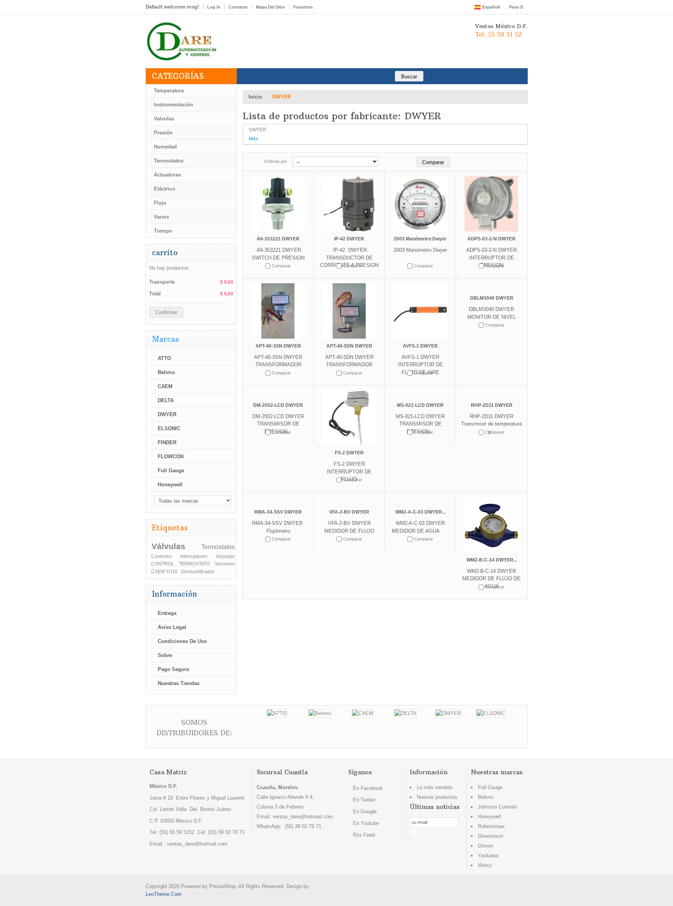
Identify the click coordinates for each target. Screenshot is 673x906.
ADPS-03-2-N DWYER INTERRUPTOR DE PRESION (491, 257)
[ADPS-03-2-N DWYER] (492, 203)
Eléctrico (164, 189)
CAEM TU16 (164, 571)
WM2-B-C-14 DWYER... (492, 560)
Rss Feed (363, 835)
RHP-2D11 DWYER (492, 405)
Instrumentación (173, 105)
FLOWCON (170, 456)
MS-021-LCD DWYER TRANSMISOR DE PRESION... (420, 423)
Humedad (165, 147)
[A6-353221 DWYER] (278, 203)
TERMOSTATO (194, 563)
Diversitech (490, 836)
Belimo (166, 372)
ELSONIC (169, 428)
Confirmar (166, 312)
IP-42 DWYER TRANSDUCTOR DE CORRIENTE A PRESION (349, 257)
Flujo (160, 203)
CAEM (165, 386)
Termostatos (168, 161)
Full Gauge (171, 470)
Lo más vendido (435, 787)
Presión (163, 133)
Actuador (225, 556)
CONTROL (162, 563)
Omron (485, 846)
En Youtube (365, 823)
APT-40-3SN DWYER (278, 346)
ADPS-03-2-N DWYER (491, 239)
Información (174, 594)
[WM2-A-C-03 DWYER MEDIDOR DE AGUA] (420, 501)
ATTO (164, 358)
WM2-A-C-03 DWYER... (420, 512)
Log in (213, 7)
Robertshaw (491, 826)
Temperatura (169, 91)
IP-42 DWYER (349, 239)
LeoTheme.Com (163, 894)
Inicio (255, 97)
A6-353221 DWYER (278, 239)
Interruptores (193, 556)
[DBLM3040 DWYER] (492, 287)
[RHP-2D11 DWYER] (492, 394)
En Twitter (363, 800)
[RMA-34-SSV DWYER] (278, 501)
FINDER (167, 442)
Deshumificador (198, 571)
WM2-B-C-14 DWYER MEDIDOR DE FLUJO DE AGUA (491, 578)
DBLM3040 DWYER (491, 298)
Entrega (167, 613)
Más (253, 138)
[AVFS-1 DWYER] (420, 311)
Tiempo (163, 231)
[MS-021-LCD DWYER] (420, 394)
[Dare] (181, 41)
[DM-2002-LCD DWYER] (278, 394)
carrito (165, 252)
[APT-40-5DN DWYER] (349, 311)
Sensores (225, 563)
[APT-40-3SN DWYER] (278, 311)
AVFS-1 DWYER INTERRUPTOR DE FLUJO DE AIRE (420, 364)
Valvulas (164, 119)
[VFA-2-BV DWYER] (349, 501)
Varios (161, 217)
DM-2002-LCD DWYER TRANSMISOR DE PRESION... (278, 423)
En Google (364, 811)
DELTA (166, 400)
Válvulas (168, 546)
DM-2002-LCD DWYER (278, 405)
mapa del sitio (270, 7)
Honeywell (170, 484)
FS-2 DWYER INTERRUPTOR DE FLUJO (349, 471)
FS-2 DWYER (349, 453)
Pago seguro (173, 669)
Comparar (281, 265)
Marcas (165, 339)
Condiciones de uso (182, 641)
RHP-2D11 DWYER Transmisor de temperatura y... (491, 423)
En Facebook (367, 788)
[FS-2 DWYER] (349, 417)
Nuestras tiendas (178, 683)
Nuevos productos (437, 797)
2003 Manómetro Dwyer (420, 239)
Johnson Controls (497, 807)
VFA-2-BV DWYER (349, 512)
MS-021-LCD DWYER (420, 405)
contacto (238, 7)
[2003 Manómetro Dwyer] (420, 203)
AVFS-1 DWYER (420, 346)
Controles (161, 556)
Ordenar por (275, 161)
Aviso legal (172, 627)
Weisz (485, 865)
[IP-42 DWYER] (349, 203)
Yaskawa (488, 855)
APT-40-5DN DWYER (349, 346)
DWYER (167, 414)
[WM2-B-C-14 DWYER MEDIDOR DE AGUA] (492, 525)
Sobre (165, 655)
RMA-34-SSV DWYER (278, 512)
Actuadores (167, 175)
